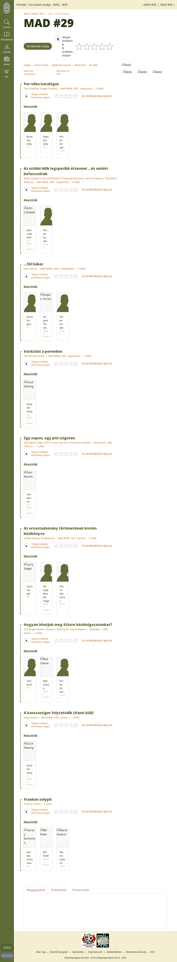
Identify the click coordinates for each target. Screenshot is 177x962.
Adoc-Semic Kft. (34, 13)
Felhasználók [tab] (80, 890)
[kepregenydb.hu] (7, 8)
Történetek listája (37, 46)
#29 (64, 5)
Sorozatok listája (39, 5)
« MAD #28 (149, 5)
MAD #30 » (167, 5)
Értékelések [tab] (58, 890)
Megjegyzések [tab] (36, 890)
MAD (56, 5)
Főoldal (21, 5)
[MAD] (144, 65)
